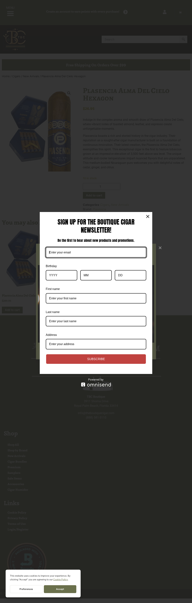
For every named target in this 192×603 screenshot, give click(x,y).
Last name (53, 312)
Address (51, 334)
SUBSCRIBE (96, 359)
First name (53, 289)
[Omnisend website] (96, 382)
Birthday (51, 266)
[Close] (147, 216)
